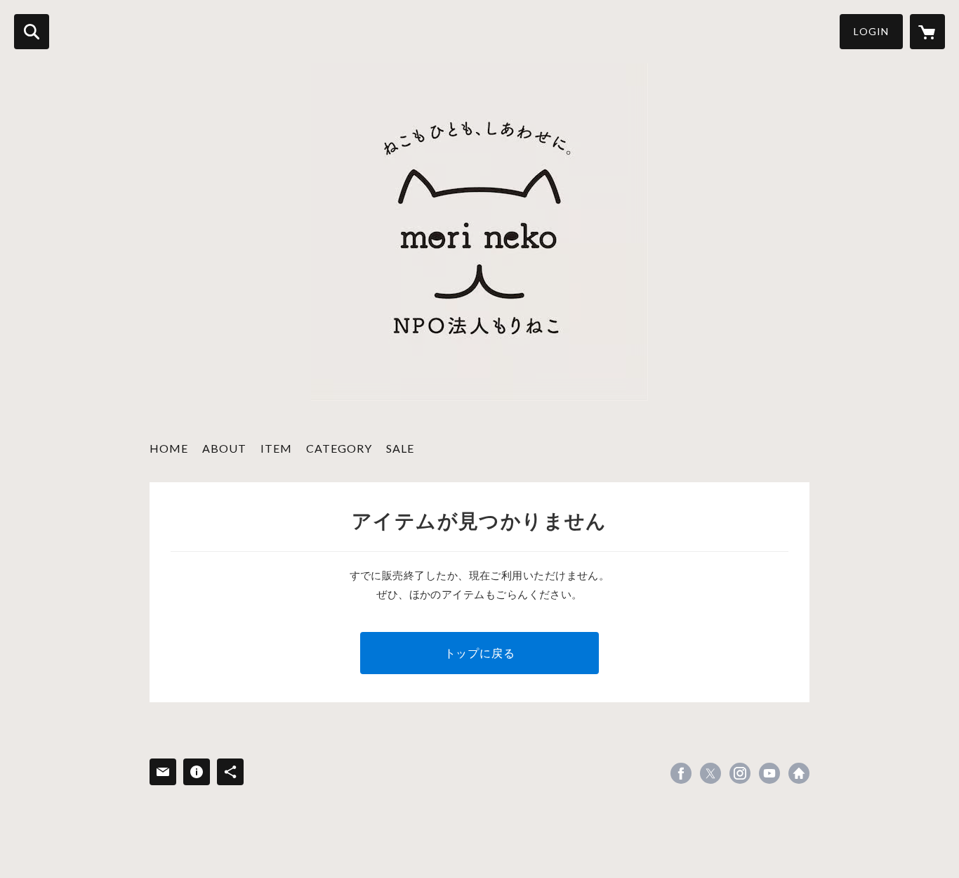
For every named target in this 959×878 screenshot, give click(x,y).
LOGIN (871, 31)
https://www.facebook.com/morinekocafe (681, 773)
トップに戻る (479, 652)
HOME (169, 448)
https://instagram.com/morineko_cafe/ (739, 773)
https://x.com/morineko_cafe (710, 773)
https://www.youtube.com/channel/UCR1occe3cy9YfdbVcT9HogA (769, 773)
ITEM (276, 448)
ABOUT (224, 448)
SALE (400, 448)
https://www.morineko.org (798, 773)
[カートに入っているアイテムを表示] (927, 31)
